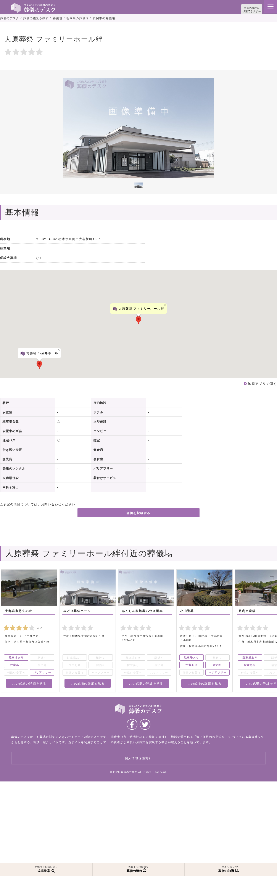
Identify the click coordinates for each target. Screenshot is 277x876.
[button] (39, 364)
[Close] (165, 304)
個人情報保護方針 (138, 757)
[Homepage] (33, 4)
